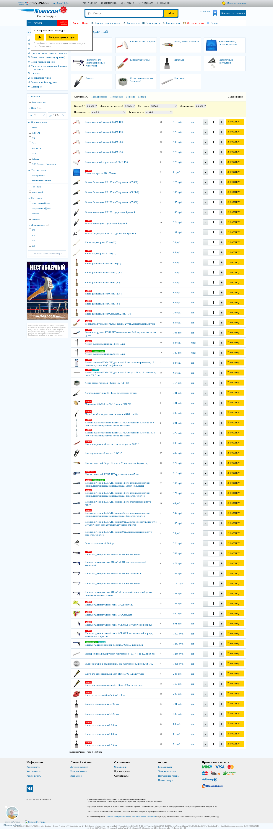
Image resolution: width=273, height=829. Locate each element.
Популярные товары (168, 775)
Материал (36, 198)
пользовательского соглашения (144, 816)
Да (39, 37)
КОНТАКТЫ (163, 3)
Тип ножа (36, 186)
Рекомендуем (165, 766)
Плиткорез (36, 86)
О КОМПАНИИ (109, 3)
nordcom (64, 3)
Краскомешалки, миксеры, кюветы (49, 53)
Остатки (35, 96)
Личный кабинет (79, 766)
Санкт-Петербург (46, 16)
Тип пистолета (38, 170)
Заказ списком (235, 96)
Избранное (76, 775)
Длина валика (40, 225)
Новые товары (165, 780)
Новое (85, 23)
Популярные (116, 96)
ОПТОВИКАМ (145, 3)
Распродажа (90, 3)
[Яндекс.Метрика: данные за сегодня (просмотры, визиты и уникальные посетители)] (35, 821)
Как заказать (33, 766)
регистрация (239, 2)
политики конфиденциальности (118, 816)
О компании (120, 766)
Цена (36, 107)
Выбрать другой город (62, 37)
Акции (75, 23)
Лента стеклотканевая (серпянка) (48, 57)
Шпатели (35, 73)
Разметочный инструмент (44, 82)
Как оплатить (33, 771)
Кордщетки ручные (41, 77)
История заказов (78, 771)
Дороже (142, 96)
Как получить (34, 775)
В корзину (234, 121)
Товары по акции (167, 771)
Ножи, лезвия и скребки (43, 61)
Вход (230, 2)
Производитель (39, 122)
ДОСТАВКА (127, 3)
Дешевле (130, 96)
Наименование (99, 96)
